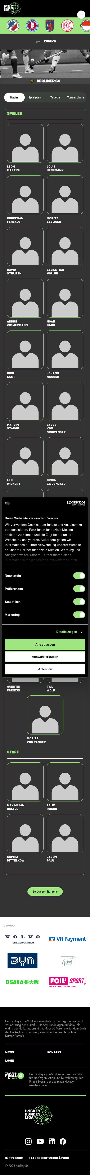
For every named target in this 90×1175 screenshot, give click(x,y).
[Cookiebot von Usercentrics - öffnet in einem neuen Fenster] (67, 503)
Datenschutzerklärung (48, 1158)
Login (9, 1060)
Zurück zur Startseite (45, 891)
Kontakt (54, 1052)
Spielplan (34, 97)
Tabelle (55, 97)
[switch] (79, 588)
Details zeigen (66, 631)
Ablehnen (45, 669)
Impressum (14, 1158)
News (9, 1052)
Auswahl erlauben (45, 656)
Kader (14, 97)
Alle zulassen (45, 644)
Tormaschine (75, 97)
